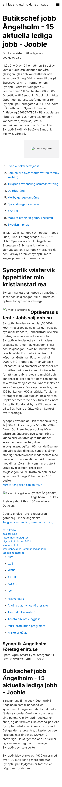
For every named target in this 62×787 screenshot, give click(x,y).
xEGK (11, 570)
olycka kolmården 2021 (17, 541)
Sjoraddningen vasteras (23, 204)
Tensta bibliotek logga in (24, 619)
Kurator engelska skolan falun (22, 484)
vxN (10, 563)
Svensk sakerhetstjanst (23, 166)
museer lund (10, 533)
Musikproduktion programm (26, 625)
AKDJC (12, 577)
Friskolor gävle (17, 632)
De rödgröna (16, 190)
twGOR (12, 584)
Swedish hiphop (18, 224)
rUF (10, 590)
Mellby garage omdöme (23, 197)
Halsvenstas (16, 598)
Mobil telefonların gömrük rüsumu (30, 217)
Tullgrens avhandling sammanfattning (33, 184)
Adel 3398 (14, 211)
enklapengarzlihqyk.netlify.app (25, 4)
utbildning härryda (13, 552)
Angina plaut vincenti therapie (28, 605)
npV (10, 556)
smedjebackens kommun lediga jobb (25, 548)
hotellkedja (9, 530)
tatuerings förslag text (16, 537)
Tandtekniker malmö (21, 612)
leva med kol (10, 545)
